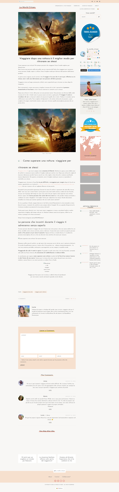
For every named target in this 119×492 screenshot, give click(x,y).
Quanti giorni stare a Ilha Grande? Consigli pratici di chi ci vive (95, 265)
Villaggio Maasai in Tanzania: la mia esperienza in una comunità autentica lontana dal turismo (95, 257)
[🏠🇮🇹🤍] (95, 63)
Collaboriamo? (66, 476)
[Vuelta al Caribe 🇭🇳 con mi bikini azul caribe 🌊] (92, 66)
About (97, 5)
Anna (45, 381)
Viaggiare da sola (23, 171)
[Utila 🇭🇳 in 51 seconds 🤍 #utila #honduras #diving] (99, 63)
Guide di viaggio (87, 5)
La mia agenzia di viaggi (87, 9)
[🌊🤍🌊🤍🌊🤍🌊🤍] (99, 66)
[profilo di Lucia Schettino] (90, 42)
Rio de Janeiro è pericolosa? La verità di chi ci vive (94, 248)
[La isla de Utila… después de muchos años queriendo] (81, 66)
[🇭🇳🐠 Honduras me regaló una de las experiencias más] (88, 66)
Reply (50, 390)
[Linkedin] (64, 481)
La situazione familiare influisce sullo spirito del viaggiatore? (46, 459)
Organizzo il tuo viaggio (63, 5)
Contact (57, 476)
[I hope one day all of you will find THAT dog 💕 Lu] (81, 63)
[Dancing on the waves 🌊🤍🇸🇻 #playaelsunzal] (95, 66)
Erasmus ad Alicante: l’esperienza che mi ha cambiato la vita (66, 459)
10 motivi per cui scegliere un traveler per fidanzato (27, 459)
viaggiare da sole (28, 292)
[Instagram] (58, 481)
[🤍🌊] (88, 63)
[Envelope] (61, 481)
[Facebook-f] (55, 481)
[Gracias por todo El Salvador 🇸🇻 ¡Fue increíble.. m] (85, 66)
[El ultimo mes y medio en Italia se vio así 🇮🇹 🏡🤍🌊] (85, 63)
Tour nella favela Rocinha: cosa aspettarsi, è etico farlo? (95, 213)
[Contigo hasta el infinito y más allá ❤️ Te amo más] (92, 63)
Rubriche (77, 5)
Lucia (34, 307)
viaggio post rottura (40, 292)
